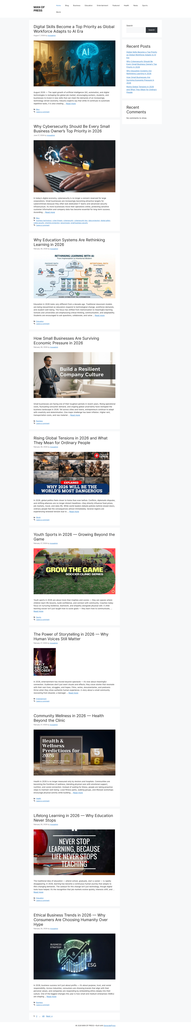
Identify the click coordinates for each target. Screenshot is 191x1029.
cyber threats (57, 220)
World (58, 12)
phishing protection (52, 223)
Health (126, 5)
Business (76, 5)
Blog (67, 5)
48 (43, 1016)
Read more (71, 103)
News (135, 5)
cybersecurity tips (81, 220)
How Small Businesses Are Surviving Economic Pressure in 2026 (66, 340)
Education (89, 5)
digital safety (105, 220)
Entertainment (102, 5)
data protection (94, 220)
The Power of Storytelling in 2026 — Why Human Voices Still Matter (71, 636)
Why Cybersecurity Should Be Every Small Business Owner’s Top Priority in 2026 (72, 128)
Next (49, 1016)
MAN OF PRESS (39, 9)
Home (58, 5)
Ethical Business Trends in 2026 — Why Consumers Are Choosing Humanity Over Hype (71, 920)
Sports (145, 5)
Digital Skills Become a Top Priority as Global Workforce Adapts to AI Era (74, 29)
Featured (116, 5)
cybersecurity (68, 220)
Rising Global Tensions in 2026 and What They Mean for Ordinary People (71, 440)
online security (39, 223)
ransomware (65, 223)
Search (129, 25)
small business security (79, 223)
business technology (44, 220)
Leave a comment (42, 112)
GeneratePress (110, 1025)
